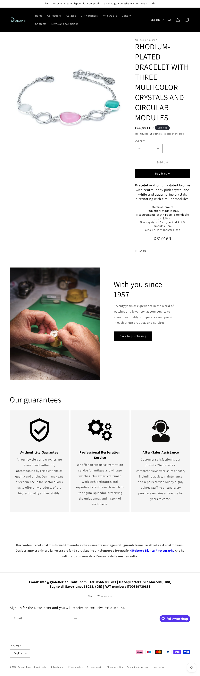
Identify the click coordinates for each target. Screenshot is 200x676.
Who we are (104, 596)
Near (91, 596)
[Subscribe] (75, 618)
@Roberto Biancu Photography (151, 550)
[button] (169, 19)
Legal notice (158, 667)
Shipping (155, 133)
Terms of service (95, 667)
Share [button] (143, 251)
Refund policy (57, 667)
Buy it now (162, 173)
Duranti (22, 667)
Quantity (140, 140)
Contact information (137, 667)
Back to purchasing (133, 336)
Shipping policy (115, 667)
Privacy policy (75, 667)
